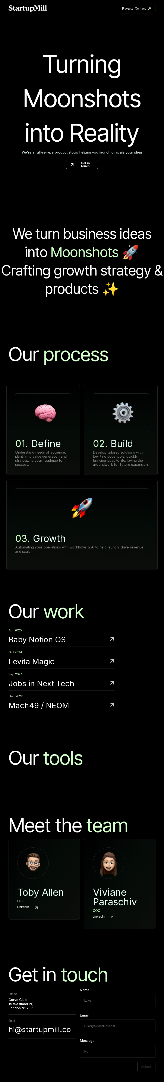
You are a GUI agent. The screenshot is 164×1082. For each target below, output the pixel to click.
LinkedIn (23, 907)
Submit (146, 1067)
